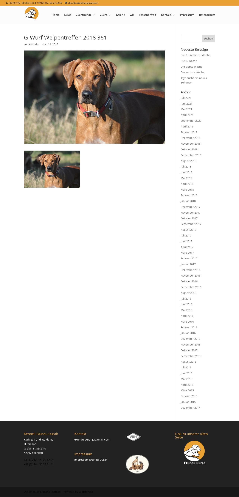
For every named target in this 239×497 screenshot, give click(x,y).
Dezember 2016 (190, 270)
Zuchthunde (83, 15)
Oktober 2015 (189, 350)
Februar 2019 (189, 132)
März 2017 (187, 252)
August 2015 (188, 361)
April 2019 (187, 126)
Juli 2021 (186, 98)
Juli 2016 (186, 298)
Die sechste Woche (192, 72)
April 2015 (187, 384)
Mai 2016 (186, 310)
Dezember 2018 (190, 138)
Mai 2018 (186, 178)
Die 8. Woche (189, 61)
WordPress (86, 491)
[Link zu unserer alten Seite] (195, 453)
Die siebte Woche (191, 66)
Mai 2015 (186, 379)
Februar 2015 (189, 396)
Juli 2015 (186, 367)
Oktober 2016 (189, 281)
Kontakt (166, 15)
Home (55, 15)
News (67, 15)
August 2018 (188, 161)
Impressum (187, 15)
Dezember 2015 (190, 338)
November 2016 (191, 275)
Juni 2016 (186, 304)
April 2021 (187, 115)
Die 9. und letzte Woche (195, 55)
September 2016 (191, 287)
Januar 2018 (188, 201)
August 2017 (188, 229)
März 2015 (187, 390)
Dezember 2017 (190, 207)
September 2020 (191, 120)
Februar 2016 (189, 327)
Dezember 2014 (190, 407)
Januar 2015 (188, 402)
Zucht (103, 15)
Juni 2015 (186, 373)
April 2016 (187, 316)
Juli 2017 (186, 235)
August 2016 (188, 293)
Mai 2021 (186, 109)
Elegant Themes (50, 491)
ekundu (34, 44)
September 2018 (191, 155)
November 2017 (191, 212)
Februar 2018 (189, 195)
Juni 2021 (186, 103)
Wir (132, 15)
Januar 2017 (188, 264)
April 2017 (187, 247)
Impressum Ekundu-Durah (91, 459)
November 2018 (191, 143)
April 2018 (187, 184)
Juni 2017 (186, 241)
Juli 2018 (186, 166)
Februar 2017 (189, 258)
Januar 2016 (188, 333)
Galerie (120, 15)
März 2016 (187, 321)
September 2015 (191, 356)
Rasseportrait (147, 15)
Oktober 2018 (189, 149)
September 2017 (191, 224)
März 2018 (187, 189)
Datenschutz (207, 15)
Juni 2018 (186, 172)
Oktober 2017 (189, 218)
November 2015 (191, 344)
